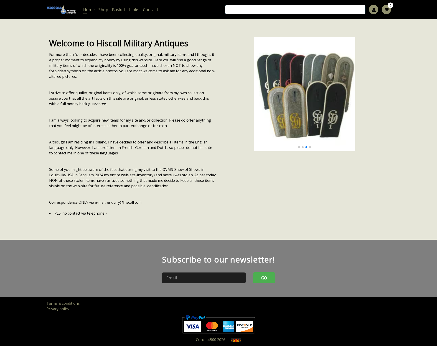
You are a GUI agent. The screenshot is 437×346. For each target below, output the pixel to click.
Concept (206, 339)
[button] (299, 147)
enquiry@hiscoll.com (124, 202)
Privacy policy (57, 308)
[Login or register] (373, 9)
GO (264, 278)
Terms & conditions (63, 303)
